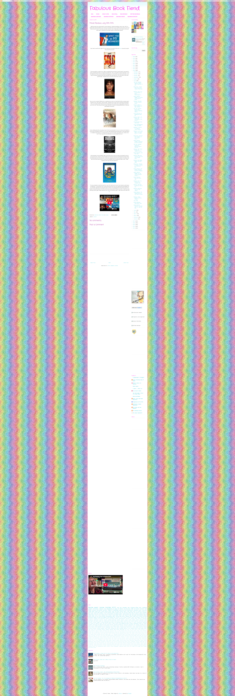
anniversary (118, 636)
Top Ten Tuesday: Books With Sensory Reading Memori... (138, 110)
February (136, 217)
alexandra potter (105, 636)
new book (117, 611)
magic (114, 616)
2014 (134, 226)
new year (142, 642)
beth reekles (135, 636)
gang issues (105, 640)
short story (98, 615)
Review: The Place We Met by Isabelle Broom (138, 150)
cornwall (129, 617)
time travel (116, 629)
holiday (142, 624)
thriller (126, 612)
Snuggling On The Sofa (138, 401)
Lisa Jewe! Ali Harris (95, 635)
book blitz (129, 627)
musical (134, 642)
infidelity (98, 641)
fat (134, 624)
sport (125, 611)
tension (111, 629)
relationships (140, 615)
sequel (124, 613)
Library (107, 618)
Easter (123, 634)
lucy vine (116, 642)
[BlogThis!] (113, 215)
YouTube (97, 14)
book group (106, 624)
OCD (106, 635)
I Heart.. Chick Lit (137, 388)
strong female (110, 613)
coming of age (96, 617)
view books (143, 44)
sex (122, 612)
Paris (118, 621)
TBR (132, 609)
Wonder (135, 635)
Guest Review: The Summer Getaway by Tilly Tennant (138, 169)
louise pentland (110, 642)
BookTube (106, 622)
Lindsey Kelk (104, 615)
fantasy (117, 616)
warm (89, 647)
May (135, 212)
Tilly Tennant (123, 617)
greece (124, 640)
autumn (131, 636)
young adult (107, 621)
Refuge (115, 635)
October (136, 75)
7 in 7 (112, 634)
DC (121, 634)
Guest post (90, 612)
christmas (95, 609)
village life (134, 646)
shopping (90, 646)
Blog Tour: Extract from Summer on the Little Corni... (138, 137)
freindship (116, 613)
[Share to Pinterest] (116, 215)
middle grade (91, 616)
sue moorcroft (101, 618)
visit (142, 646)
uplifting (122, 629)
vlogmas (145, 646)
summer (98, 622)
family (110, 610)
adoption (95, 636)
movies (95, 216)
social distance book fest (99, 634)
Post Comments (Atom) (113, 265)
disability (120, 624)
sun (96, 646)
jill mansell (96, 623)
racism (89, 645)
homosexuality (137, 640)
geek (120, 616)
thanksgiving (100, 646)
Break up (140, 618)
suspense (90, 624)
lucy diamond (131, 628)
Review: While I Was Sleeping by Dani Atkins (138, 105)
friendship (115, 610)
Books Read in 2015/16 (120, 16)
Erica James (128, 634)
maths (121, 642)
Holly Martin (91, 627)
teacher (107, 629)
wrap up (121, 610)
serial (137, 612)
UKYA (99, 612)
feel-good (95, 621)
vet (130, 646)
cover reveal (101, 611)
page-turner (144, 628)
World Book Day (140, 635)
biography (108, 627)
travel (95, 612)
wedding (127, 616)
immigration (90, 641)
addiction (101, 624)
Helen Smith (135, 386)
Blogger (129, 693)
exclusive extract (102, 610)
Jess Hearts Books (137, 390)
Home (92, 14)
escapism (95, 618)
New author (90, 613)
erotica (90, 628)
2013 (134, 228)
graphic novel (104, 628)
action (103, 627)
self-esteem (110, 617)
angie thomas (112, 636)
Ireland (112, 621)
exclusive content (139, 609)
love (105, 609)
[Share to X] (114, 215)
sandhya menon (110, 645)
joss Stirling (117, 641)
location (137, 641)
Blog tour (138, 607)
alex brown (100, 636)
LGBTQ (89, 615)
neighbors (138, 642)
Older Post (126, 262)
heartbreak (131, 640)
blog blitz (123, 622)
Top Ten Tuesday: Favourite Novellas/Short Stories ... (138, 146)
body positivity (110, 630)
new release (131, 607)
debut (93, 611)
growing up (113, 628)
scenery (117, 645)
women (129, 612)
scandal (114, 645)
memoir (120, 613)
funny (131, 611)
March (135, 215)
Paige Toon (128, 613)
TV (146, 629)
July (135, 80)
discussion (139, 622)
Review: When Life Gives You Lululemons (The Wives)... (138, 119)
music (101, 623)
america (97, 630)
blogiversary (123, 627)
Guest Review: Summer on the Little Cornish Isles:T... (137, 174)
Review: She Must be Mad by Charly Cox (138, 185)
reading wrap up (143, 613)
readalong (95, 645)
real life (90, 629)
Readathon (109, 609)
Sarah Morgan (102, 616)
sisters (103, 629)
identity (126, 628)
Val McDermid (117, 622)
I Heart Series (115, 623)
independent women (137, 623)
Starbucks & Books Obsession (137, 405)
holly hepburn (103, 617)
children (116, 624)
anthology (105, 630)
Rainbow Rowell (111, 635)
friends (117, 612)
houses (145, 640)
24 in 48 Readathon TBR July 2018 (138, 125)
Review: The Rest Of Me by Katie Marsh (138, 102)
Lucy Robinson (98, 627)
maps (119, 642)
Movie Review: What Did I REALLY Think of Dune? (105, 659)
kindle (125, 641)
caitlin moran (133, 630)
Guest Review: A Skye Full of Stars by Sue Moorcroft (106, 653)
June (135, 210)
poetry (123, 616)
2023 (134, 61)
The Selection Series (127, 635)
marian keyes (138, 628)
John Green (127, 629)
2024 (134, 60)
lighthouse (133, 641)
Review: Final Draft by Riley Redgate (137, 198)
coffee (133, 627)
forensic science (96, 628)
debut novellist (140, 627)
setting (124, 645)
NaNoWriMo (123, 623)
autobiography (109, 616)
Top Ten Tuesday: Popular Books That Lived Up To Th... (138, 84)
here (120, 48)
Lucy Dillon (103, 635)
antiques (122, 636)
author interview (143, 610)
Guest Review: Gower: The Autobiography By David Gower (106, 672)
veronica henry (134, 618)
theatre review (110, 646)
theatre (104, 646)
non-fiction (127, 609)
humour (93, 615)
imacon (120, 693)
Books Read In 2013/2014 (132, 16)
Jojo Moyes (132, 629)
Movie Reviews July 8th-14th (138, 153)
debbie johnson (140, 617)
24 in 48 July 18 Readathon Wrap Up (138, 114)
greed (128, 640)
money (131, 642)
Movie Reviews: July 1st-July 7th (137, 178)
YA (113, 609)
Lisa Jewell (125, 615)
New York (133, 612)
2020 (134, 67)
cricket (110, 615)
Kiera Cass (143, 634)
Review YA (143, 629)
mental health (114, 618)
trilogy (102, 622)
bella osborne (135, 613)
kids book (122, 641)
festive (89, 640)
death (113, 612)
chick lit (135, 611)
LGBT (120, 623)
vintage (138, 646)
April (135, 213)
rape (92, 645)
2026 (134, 56)
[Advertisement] (138, 269)
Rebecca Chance (138, 629)
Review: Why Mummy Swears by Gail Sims (138, 161)
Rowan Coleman (129, 623)
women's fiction (104, 612)
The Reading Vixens (137, 410)
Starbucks (119, 635)
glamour (117, 640)
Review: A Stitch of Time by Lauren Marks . (138, 128)
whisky (92, 647)
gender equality (112, 640)
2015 (134, 224)
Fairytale (133, 634)
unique (106, 634)
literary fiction (92, 622)
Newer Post (93, 262)
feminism (145, 622)
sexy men (131, 645)
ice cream (90, 623)
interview (141, 621)
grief (109, 628)
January (136, 218)
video (109, 634)
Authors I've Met (105, 14)
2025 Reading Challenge (138, 36)
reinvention (100, 645)
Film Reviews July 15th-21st (138, 122)
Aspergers (116, 634)
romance (101, 609)
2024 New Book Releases (135, 14)
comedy (89, 611)
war (102, 621)
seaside (92, 634)
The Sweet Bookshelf (137, 412)
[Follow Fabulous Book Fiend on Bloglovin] (137, 308)
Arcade (129, 615)
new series (105, 623)
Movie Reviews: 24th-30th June (137, 203)
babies (145, 615)
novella (121, 611)
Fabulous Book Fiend (115, 8)
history (140, 611)
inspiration (108, 641)
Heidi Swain (118, 615)
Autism (119, 634)
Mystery (110, 612)
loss (105, 642)
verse (128, 646)
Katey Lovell (137, 634)
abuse (89, 630)
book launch (131, 621)
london (99, 621)
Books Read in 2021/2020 (96, 16)
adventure (93, 630)
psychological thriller (124, 618)
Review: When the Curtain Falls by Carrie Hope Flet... (138, 157)
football (138, 624)
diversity (126, 624)
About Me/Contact (123, 14)
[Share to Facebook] (115, 215)
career (138, 630)
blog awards (140, 636)
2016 (134, 222)
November (136, 73)
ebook (145, 627)
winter (95, 647)
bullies (111, 624)
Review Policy (114, 14)
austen (127, 636)
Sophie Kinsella (124, 621)
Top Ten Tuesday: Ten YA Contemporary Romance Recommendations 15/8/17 (110, 678)
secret (121, 645)
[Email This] (111, 215)
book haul (96, 613)
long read (96, 642)
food (120, 612)
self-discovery (128, 610)
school (109, 623)
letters (128, 641)
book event (129, 622)
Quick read (134, 617)
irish (112, 641)
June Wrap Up (96, 624)
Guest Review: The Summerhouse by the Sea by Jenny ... (138, 194)
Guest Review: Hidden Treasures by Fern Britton (138, 141)
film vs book (95, 640)
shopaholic (144, 645)
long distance (91, 642)
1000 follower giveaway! (99, 665)
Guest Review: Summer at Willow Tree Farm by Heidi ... (138, 98)
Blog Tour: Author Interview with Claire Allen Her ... (138, 88)
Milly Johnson (139, 616)
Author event (111, 611)
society (93, 646)
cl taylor (134, 622)
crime (128, 611)
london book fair (143, 641)
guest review (99, 607)
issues (145, 621)
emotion (136, 621)
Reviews (145, 618)
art (125, 636)
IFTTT (114, 607)
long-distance (101, 642)
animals (100, 630)
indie (95, 641)
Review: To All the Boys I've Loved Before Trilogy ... (138, 133)
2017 (134, 221)
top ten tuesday (122, 607)
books (129, 630)
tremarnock (121, 646)
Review (90, 607)
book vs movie (118, 630)
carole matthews (143, 630)
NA (110, 618)
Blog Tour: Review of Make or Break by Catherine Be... (138, 166)
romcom (113, 615)
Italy (115, 621)
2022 (134, 63)
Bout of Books (119, 609)
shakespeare (135, 645)
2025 (134, 58)
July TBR (136, 200)
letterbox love (102, 613)
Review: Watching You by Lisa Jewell (138, 189)
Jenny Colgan (133, 616)
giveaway (145, 612)
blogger (145, 636)
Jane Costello (116, 617)
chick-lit (144, 611)
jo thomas (144, 623)
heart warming (120, 628)
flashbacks (100, 640)
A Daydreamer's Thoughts (138, 377)
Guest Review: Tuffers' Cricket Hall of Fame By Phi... (138, 207)
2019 (134, 68)
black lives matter (115, 627)
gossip (121, 640)
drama (96, 611)
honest (142, 640)
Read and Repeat (136, 396)
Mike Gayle (111, 622)
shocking (140, 645)
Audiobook (136, 610)
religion (104, 645)
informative (103, 641)
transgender (116, 646)
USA (133, 635)
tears (141, 612)
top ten (96, 616)
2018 (134, 70)
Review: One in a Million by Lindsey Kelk (138, 182)
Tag (122, 635)
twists (125, 646)
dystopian (131, 624)
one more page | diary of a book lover (138, 394)
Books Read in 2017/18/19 (108, 16)
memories (124, 642)
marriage (134, 615)
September (136, 77)
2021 (134, 65)
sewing (127, 645)
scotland (99, 629)
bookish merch (124, 630)
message (128, 642)
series (94, 610)
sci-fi (95, 629)
